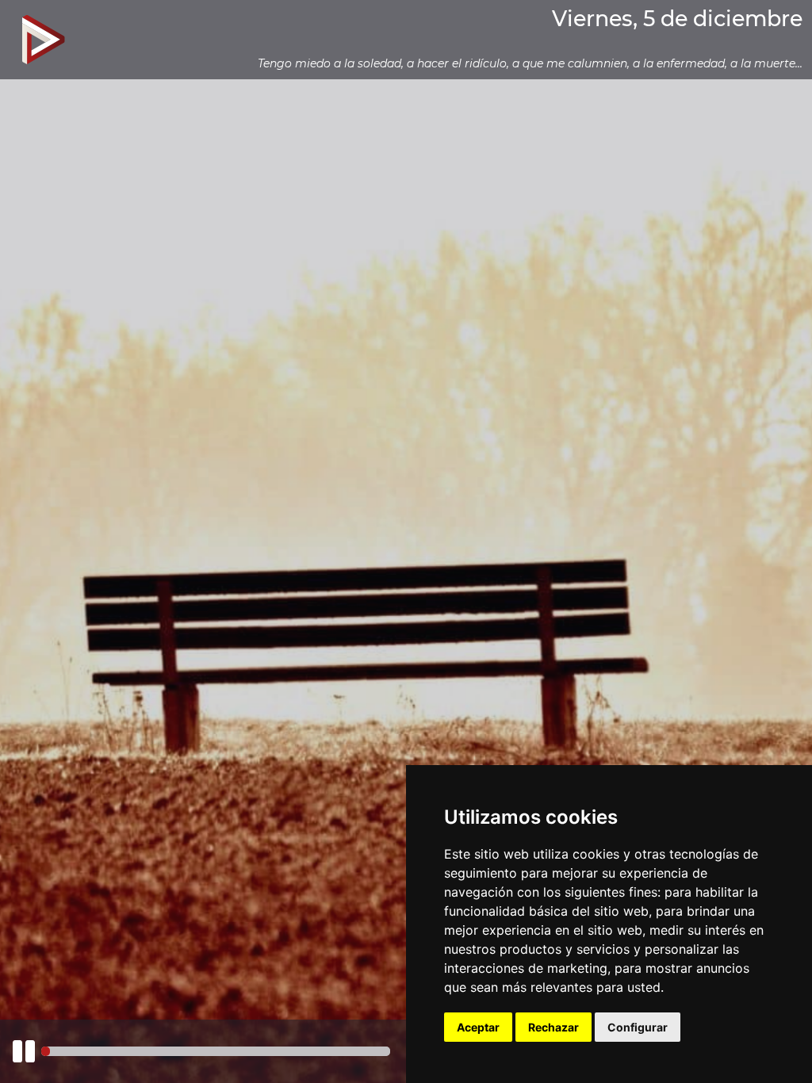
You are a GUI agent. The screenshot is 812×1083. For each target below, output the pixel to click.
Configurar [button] (637, 1027)
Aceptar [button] (478, 1027)
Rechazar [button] (553, 1027)
